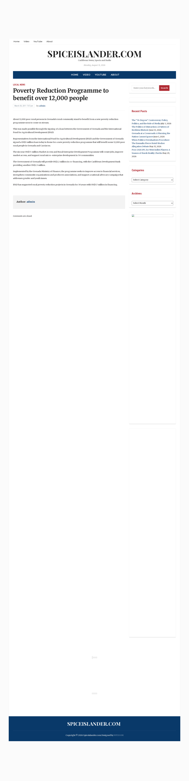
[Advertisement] (83, 19)
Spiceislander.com (94, 53)
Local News (19, 84)
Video (26, 41)
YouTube (37, 41)
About (49, 41)
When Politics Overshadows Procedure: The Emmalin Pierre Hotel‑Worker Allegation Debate (151, 143)
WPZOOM (119, 735)
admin (42, 106)
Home (16, 41)
